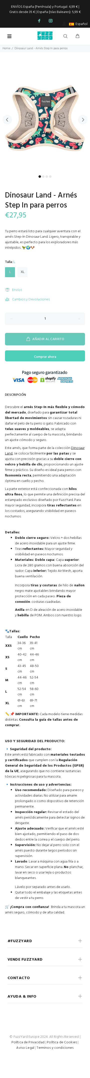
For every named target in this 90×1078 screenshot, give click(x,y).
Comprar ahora (45, 357)
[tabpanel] (45, 116)
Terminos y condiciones (55, 1048)
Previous (7, 119)
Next (83, 119)
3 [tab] (47, 176)
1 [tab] (39, 176)
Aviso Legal (25, 1048)
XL (22, 272)
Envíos (17, 290)
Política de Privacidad (28, 1042)
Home (6, 48)
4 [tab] (50, 176)
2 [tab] (43, 176)
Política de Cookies (62, 1042)
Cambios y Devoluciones (31, 299)
